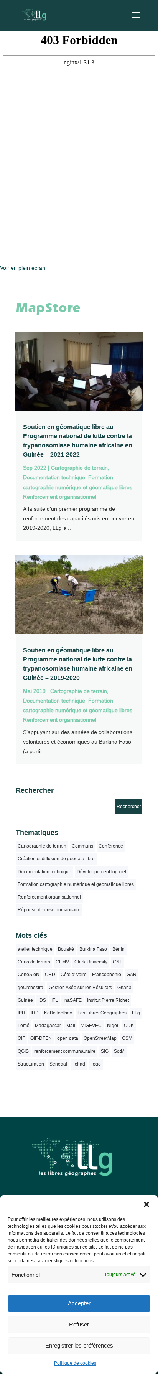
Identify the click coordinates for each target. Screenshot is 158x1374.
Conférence (111, 846)
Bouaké (66, 949)
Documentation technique (54, 477)
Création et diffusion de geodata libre (56, 858)
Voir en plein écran (22, 268)
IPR (21, 1013)
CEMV (62, 962)
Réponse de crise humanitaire (49, 909)
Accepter (79, 1303)
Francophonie (106, 974)
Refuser (79, 1324)
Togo (96, 1064)
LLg (136, 1013)
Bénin (118, 949)
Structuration (31, 1064)
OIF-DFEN (41, 1038)
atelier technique (35, 949)
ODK (129, 1025)
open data (67, 1038)
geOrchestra (30, 987)
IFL (54, 1000)
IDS (42, 1000)
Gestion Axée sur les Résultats (80, 987)
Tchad (78, 1064)
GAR (132, 974)
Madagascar (48, 1025)
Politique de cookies (75, 1363)
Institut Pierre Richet (108, 1000)
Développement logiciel (101, 871)
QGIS (23, 1051)
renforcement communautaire (64, 1051)
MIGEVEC (91, 1025)
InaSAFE (72, 1000)
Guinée (25, 1000)
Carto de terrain (34, 962)
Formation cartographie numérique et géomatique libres (76, 884)
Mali (70, 1025)
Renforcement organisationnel (59, 497)
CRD (50, 974)
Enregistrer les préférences (79, 1345)
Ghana (124, 987)
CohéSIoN (29, 974)
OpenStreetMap (100, 1038)
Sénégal (58, 1064)
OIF (21, 1038)
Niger (112, 1025)
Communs (82, 846)
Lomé (24, 1025)
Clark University (90, 962)
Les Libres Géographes (102, 1013)
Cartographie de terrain (79, 468)
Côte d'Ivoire (74, 974)
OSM (127, 1038)
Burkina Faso (93, 949)
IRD (35, 1013)
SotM (119, 1051)
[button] (146, 1204)
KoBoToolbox (58, 1013)
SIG (105, 1051)
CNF (117, 962)
